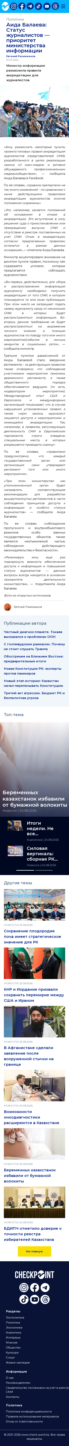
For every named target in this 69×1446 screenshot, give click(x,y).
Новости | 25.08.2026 (20, 810)
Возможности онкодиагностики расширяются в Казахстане (31, 1117)
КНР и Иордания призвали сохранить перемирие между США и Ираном (34, 995)
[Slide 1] (25, 870)
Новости (33, 865)
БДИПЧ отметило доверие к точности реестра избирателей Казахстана (33, 1234)
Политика (15, 19)
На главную (34, 1251)
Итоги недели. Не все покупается (40, 829)
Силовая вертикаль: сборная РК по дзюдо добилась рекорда (40, 854)
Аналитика (35, 840)
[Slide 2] (44, 870)
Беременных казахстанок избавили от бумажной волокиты (30, 1175)
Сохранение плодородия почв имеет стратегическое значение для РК (32, 936)
